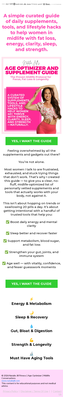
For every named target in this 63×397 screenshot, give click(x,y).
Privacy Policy (10, 391)
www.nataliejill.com (11, 380)
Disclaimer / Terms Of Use (34, 391)
